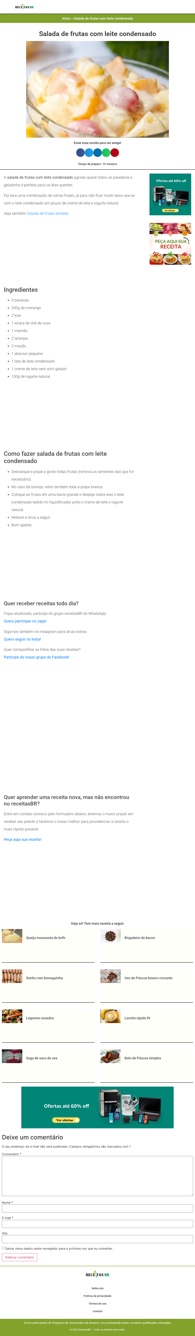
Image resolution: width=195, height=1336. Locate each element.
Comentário (11, 1154)
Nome (7, 1202)
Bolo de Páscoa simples (143, 1058)
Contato (97, 1311)
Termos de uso (97, 1303)
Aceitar (161, 1330)
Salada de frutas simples (48, 213)
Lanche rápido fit (137, 1018)
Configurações (134, 1330)
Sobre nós (98, 1288)
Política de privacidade (97, 1295)
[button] (85, 7)
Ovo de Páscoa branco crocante (149, 978)
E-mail (8, 1217)
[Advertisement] (70, 252)
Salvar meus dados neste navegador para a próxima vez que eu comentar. (59, 1248)
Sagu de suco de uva (41, 1058)
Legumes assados (40, 1018)
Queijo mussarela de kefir (45, 938)
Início (66, 18)
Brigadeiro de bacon (140, 938)
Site (4, 1233)
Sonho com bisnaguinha (44, 978)
